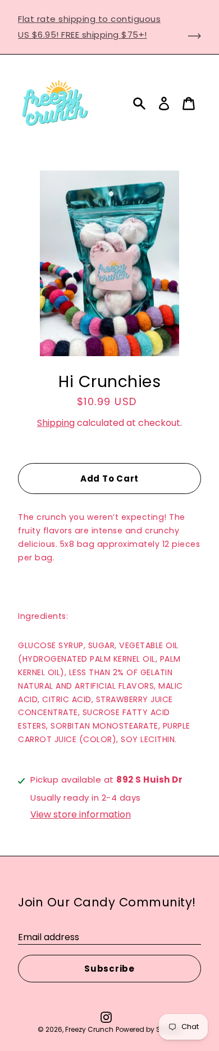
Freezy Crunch (89, 1029)
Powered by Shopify (149, 1029)
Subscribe (109, 968)
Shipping (56, 422)
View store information (80, 814)
